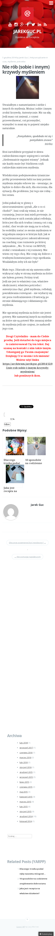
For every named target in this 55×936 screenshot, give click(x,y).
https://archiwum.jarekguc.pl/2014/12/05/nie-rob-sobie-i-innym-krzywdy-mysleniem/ (27, 367)
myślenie (12, 61)
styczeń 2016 (25, 767)
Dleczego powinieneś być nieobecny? (27, 542)
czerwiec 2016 (26, 752)
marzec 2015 (25, 801)
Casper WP (20, 927)
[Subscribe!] (27, 919)
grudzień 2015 (26, 772)
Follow (7, 424)
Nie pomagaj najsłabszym (27, 556)
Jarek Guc (23, 57)
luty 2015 (24, 806)
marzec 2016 (25, 757)
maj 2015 (24, 791)
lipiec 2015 (24, 782)
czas (4, 61)
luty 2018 (24, 742)
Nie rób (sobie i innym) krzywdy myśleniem (26, 69)
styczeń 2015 (25, 811)
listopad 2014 (26, 821)
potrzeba (21, 61)
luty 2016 (24, 762)
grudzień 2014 (26, 816)
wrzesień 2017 (26, 747)
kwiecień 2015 (26, 796)
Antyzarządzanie (38, 57)
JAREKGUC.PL (27, 31)
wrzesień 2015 (26, 777)
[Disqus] (27, 605)
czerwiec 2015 (26, 787)
